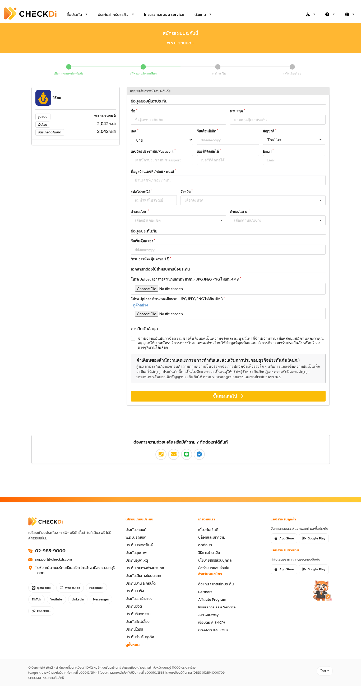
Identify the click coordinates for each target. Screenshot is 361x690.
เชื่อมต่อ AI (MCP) (211, 622)
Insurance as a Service (217, 607)
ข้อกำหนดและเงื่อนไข (213, 568)
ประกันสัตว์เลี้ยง (138, 621)
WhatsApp (72, 587)
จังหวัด (186, 191)
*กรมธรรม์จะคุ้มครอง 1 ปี (150, 259)
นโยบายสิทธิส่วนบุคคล (215, 560)
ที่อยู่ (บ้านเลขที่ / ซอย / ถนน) (152, 171)
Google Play (316, 538)
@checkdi (44, 587)
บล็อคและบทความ (211, 537)
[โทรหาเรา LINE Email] (330, 14)
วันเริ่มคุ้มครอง (142, 241)
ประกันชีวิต (134, 606)
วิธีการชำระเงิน (209, 552)
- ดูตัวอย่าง (139, 305)
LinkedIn (78, 599)
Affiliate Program (212, 599)
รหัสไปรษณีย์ (141, 191)
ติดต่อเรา (205, 545)
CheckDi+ (44, 611)
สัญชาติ (268, 131)
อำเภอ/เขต (139, 211)
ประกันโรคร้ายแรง (139, 598)
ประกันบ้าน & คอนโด (141, 583)
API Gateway (208, 614)
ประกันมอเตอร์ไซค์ (139, 545)
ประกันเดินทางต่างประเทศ (145, 568)
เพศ (133, 131)
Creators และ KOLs (213, 630)
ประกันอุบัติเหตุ (137, 560)
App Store (286, 538)
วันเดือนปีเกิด (206, 131)
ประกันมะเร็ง (135, 591)
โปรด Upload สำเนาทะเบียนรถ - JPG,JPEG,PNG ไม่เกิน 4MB (177, 299)
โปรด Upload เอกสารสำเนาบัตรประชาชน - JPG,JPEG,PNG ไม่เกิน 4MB (185, 279)
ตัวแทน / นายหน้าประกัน (216, 584)
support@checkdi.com (53, 559)
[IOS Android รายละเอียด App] (310, 14)
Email (267, 151)
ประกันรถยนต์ (136, 529)
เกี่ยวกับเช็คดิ (208, 529)
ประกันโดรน (134, 629)
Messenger (101, 599)
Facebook (96, 587)
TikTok (36, 599)
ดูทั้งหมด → (135, 644)
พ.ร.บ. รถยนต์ (136, 537)
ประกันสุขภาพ (136, 552)
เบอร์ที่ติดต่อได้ (208, 151)
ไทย (323, 670)
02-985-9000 (50, 550)
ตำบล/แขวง (238, 211)
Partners (205, 591)
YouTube (56, 599)
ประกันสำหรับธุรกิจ (140, 637)
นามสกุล (236, 111)
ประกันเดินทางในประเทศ (143, 575)
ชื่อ (133, 111)
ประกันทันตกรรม (138, 614)
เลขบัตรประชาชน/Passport (152, 151)
